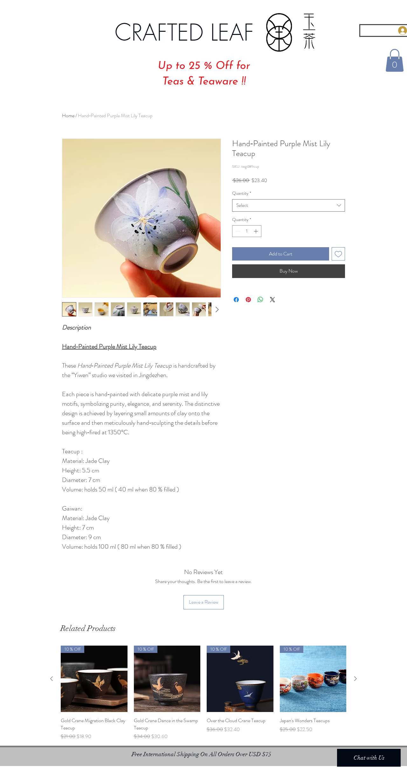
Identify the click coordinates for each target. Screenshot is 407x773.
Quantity (241, 193)
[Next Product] (355, 678)
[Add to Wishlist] (338, 254)
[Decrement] (237, 231)
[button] (394, 60)
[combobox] (288, 205)
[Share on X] (272, 299)
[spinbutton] (246, 231)
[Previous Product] (51, 678)
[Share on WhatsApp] (260, 299)
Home (68, 115)
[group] (203, 693)
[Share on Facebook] (236, 299)
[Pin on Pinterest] (248, 299)
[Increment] (256, 231)
